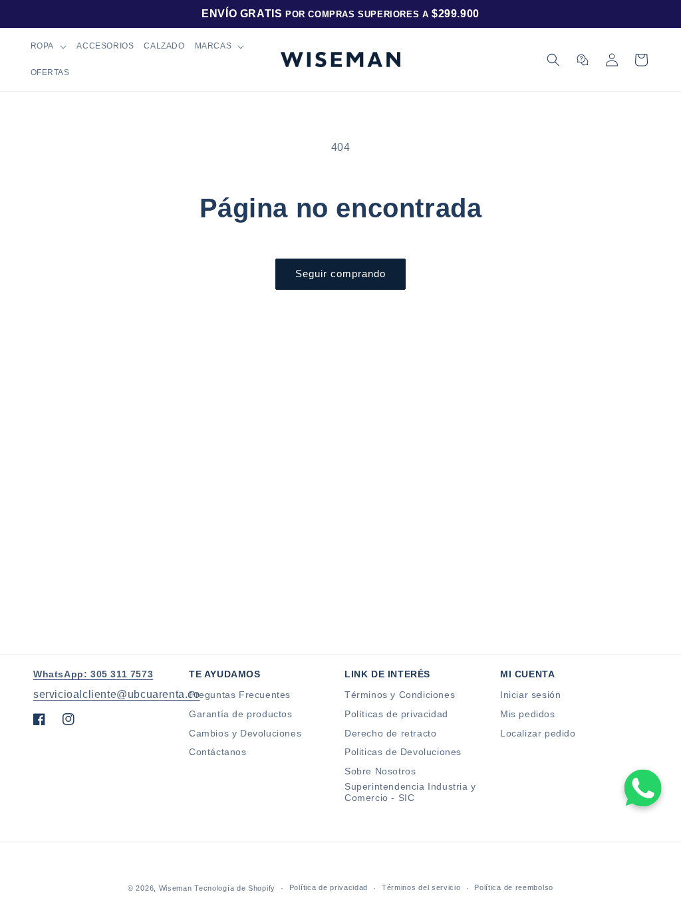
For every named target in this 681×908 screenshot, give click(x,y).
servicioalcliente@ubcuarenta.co (116, 694)
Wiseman (175, 888)
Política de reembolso (513, 887)
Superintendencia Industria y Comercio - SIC (410, 792)
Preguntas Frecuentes (240, 694)
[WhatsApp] (643, 787)
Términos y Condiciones (399, 694)
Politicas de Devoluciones (403, 751)
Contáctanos (218, 751)
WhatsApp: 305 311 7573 (93, 674)
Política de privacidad (328, 887)
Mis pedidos (527, 714)
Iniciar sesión (530, 694)
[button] (48, 46)
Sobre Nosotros (380, 771)
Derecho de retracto (390, 733)
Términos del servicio (421, 887)
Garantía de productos (241, 714)
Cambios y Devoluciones (245, 733)
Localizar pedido (538, 733)
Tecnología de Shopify (234, 888)
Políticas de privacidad (396, 714)
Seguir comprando (340, 273)
